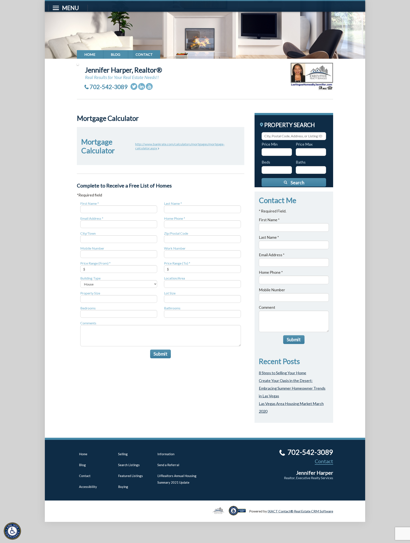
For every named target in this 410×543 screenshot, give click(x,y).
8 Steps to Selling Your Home (282, 372)
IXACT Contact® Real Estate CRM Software (300, 511)
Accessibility (88, 487)
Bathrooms (172, 308)
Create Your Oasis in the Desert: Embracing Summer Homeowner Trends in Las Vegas (292, 388)
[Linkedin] (141, 86)
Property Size (90, 293)
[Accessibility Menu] (12, 531)
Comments (88, 323)
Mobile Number (92, 248)
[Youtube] (149, 86)
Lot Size (170, 293)
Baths (301, 162)
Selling (123, 454)
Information (165, 454)
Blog (115, 54)
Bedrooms (88, 308)
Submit (160, 353)
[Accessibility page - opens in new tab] (238, 513)
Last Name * (173, 203)
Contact (144, 54)
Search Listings (129, 465)
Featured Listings (130, 476)
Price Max (304, 144)
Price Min (270, 144)
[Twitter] (133, 86)
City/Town (88, 233)
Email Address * (91, 218)
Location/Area (174, 278)
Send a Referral (168, 465)
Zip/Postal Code (176, 233)
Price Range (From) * (95, 263)
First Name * (89, 203)
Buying (123, 487)
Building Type (90, 278)
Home (89, 54)
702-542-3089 (109, 86)
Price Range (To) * (177, 263)
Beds (266, 162)
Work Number (175, 248)
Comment (267, 307)
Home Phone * (174, 218)
